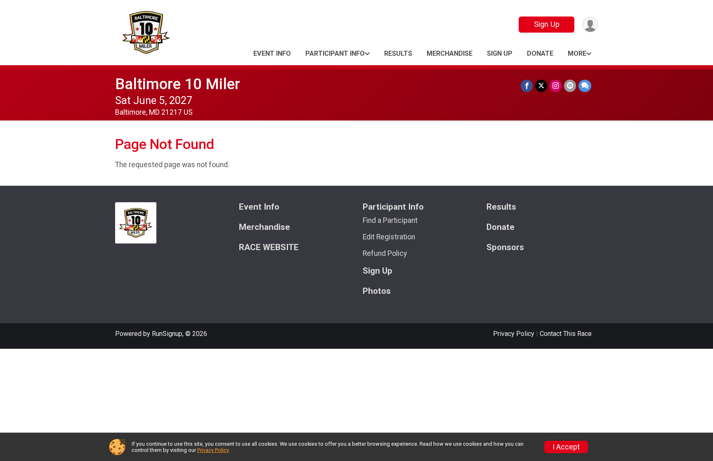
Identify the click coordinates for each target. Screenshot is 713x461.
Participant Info (335, 53)
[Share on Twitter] (541, 86)
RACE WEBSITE (269, 247)
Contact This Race (566, 334)
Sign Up (547, 24)
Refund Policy (385, 253)
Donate (540, 53)
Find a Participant (390, 220)
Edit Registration (389, 237)
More (577, 53)
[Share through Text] (584, 86)
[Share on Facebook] (527, 86)
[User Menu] (590, 24)
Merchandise (449, 53)
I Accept (566, 447)
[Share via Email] (570, 86)
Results (398, 53)
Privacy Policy (513, 334)
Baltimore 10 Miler (177, 84)
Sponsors (505, 247)
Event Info (272, 53)
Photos (377, 291)
